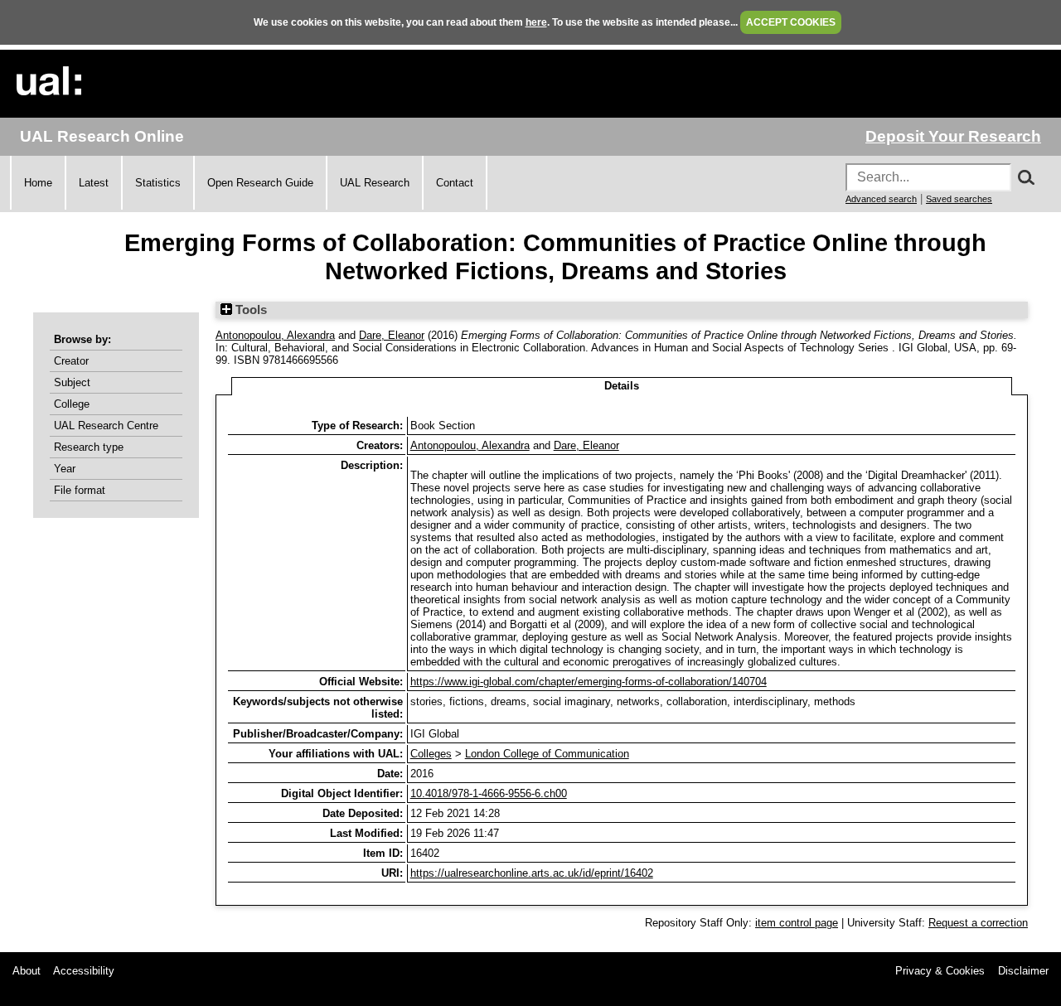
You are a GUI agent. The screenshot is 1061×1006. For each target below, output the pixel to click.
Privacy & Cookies (940, 971)
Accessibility (83, 971)
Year (64, 468)
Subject (72, 382)
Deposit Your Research (953, 136)
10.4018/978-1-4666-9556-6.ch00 (488, 793)
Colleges (431, 753)
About (26, 971)
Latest (94, 183)
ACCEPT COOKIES (791, 22)
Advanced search (881, 199)
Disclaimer (1023, 971)
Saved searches (959, 199)
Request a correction (978, 923)
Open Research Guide (260, 183)
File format (79, 490)
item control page (796, 923)
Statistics (158, 183)
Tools (249, 310)
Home (38, 183)
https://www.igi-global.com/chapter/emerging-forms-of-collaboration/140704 (588, 681)
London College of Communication (547, 753)
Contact (454, 183)
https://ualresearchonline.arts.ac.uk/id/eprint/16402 (531, 873)
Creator (71, 361)
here (536, 22)
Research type (89, 447)
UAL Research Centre (106, 425)
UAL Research (374, 183)
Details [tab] (621, 386)
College (72, 404)
